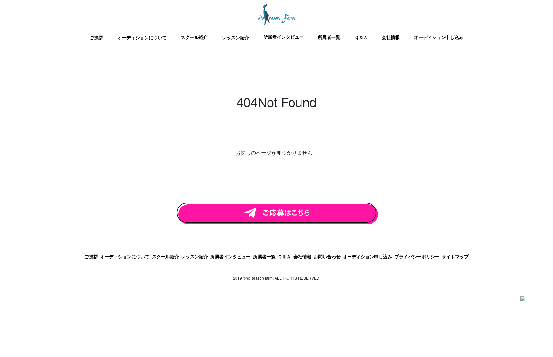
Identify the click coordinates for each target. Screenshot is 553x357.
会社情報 (391, 37)
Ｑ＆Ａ (361, 37)
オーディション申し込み (438, 37)
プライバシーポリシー (417, 256)
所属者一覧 (329, 37)
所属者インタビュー (283, 37)
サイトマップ (455, 256)
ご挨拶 (96, 37)
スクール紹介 (194, 37)
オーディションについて (142, 37)
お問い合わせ (327, 256)
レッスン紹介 (235, 37)
